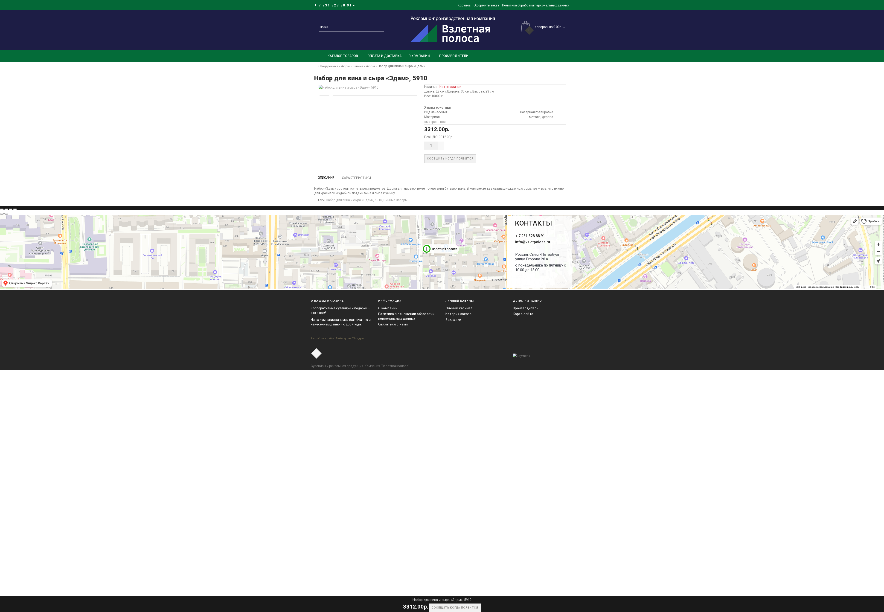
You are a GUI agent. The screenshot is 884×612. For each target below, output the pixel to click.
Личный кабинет (459, 308)
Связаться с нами (393, 324)
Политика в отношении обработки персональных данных (406, 316)
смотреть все (435, 122)
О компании (419, 56)
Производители (453, 56)
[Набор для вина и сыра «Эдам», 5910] (367, 87)
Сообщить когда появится (450, 158)
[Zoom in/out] (15, 209)
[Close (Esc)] (2, 209)
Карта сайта (523, 314)
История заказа (458, 314)
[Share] (6, 209)
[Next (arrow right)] (6, 214)
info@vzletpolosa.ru (532, 242)
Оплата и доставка (384, 56)
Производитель (526, 308)
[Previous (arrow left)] (2, 214)
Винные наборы (395, 200)
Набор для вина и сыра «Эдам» (349, 200)
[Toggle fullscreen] (10, 209)
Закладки (453, 320)
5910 (378, 200)
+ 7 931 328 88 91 (530, 236)
